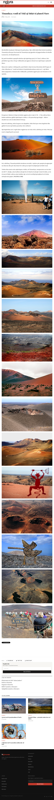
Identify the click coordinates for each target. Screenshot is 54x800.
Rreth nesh (4, 778)
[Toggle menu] (51, 2)
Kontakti (4, 781)
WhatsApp (29, 660)
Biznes (29, 759)
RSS (51, 796)
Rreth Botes (31, 767)
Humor (29, 764)
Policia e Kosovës (7, 682)
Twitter (19, 660)
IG (46, 796)
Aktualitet (30, 756)
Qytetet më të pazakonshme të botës (11, 717)
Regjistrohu (27, 671)
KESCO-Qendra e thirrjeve (9, 687)
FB (44, 796)
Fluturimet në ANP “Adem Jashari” (12, 680)
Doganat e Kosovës (7, 684)
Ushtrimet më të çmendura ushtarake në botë (13, 743)
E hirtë (3, 10)
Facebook (10, 660)
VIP (29, 772)
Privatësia (4, 786)
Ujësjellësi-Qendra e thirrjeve (10, 689)
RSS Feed (4, 789)
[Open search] (48, 2)
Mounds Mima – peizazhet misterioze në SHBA (39, 718)
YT (49, 796)
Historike (30, 761)
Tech (29, 769)
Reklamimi (4, 784)
